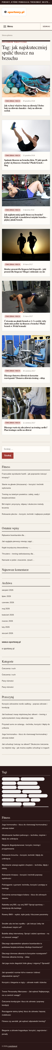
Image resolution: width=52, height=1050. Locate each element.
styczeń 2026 (7, 633)
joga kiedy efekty (23, 800)
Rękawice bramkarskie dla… (14, 535)
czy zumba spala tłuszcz (32, 791)
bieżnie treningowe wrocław (29, 787)
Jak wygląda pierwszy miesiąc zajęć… (18, 541)
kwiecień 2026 (8, 615)
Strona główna (7, 35)
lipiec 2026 (6, 596)
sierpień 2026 (7, 590)
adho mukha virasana (11, 779)
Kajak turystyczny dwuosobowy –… (16, 547)
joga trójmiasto (29, 804)
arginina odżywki (9, 783)
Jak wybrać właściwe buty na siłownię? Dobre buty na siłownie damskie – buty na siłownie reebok (24, 108)
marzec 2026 (7, 621)
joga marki (35, 800)
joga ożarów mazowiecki (12, 804)
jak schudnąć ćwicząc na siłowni (14, 795)
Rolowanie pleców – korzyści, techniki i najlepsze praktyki (26, 514)
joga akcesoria (8, 800)
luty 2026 (6, 627)
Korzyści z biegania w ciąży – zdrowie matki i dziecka (24, 982)
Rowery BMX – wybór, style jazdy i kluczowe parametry (25, 914)
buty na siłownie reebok (11, 791)
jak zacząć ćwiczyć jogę (38, 795)
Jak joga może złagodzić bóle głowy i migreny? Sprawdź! (26, 963)
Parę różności (7, 681)
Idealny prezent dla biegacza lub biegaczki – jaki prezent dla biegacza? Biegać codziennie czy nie (25, 270)
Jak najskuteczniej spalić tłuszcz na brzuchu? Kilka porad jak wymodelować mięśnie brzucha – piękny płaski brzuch (25, 217)
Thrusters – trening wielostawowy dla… (18, 554)
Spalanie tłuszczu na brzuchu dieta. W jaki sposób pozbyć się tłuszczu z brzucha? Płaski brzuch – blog (25, 162)
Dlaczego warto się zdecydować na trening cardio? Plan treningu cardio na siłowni (25, 429)
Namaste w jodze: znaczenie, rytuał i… (18, 560)
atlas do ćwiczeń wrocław (27, 783)
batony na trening (9, 787)
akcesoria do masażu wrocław (32, 779)
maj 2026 (6, 609)
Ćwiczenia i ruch (12, 101)
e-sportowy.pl (12, 1046)
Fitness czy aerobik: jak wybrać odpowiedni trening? (24, 1021)
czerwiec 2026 (8, 602)
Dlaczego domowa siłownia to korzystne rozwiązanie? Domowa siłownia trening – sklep (24, 377)
